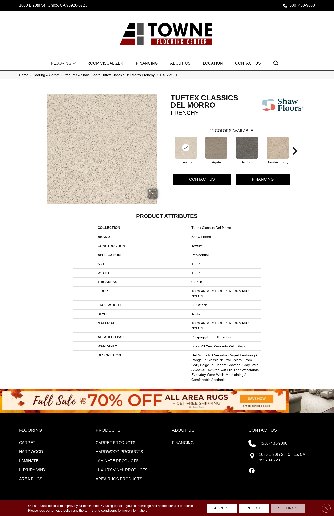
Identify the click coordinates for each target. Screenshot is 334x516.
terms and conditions (101, 510)
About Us (180, 63)
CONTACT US (262, 430)
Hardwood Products (119, 452)
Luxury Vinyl (33, 470)
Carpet (54, 75)
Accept (221, 508)
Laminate (29, 461)
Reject (253, 508)
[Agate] (216, 147)
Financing (147, 63)
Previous (168, 143)
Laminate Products (117, 461)
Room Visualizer (105, 63)
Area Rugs (30, 479)
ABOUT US (183, 430)
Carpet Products (115, 443)
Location (213, 63)
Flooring (61, 63)
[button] (74, 63)
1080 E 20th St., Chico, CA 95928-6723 (53, 5)
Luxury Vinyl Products (122, 470)
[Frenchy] (186, 147)
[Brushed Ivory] (277, 147)
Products (70, 75)
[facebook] (252, 471)
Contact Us (248, 63)
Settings (287, 508)
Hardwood (31, 452)
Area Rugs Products (119, 479)
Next (294, 143)
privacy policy (61, 510)
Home (23, 75)
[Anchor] (247, 147)
